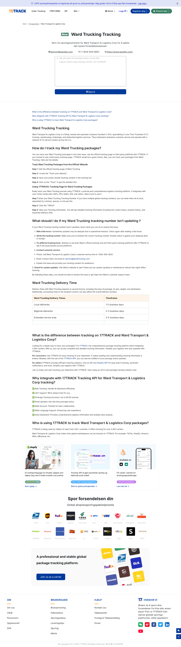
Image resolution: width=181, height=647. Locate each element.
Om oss (11, 607)
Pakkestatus (57, 612)
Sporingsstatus (58, 618)
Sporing (55, 628)
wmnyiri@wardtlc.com (61, 51)
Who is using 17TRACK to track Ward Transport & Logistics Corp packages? (65, 120)
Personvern (12, 618)
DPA (9, 628)
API (66, 11)
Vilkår (10, 612)
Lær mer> (142, 3)
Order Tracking (38, 11)
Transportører (34, 24)
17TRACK (83, 346)
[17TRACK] (17, 11)
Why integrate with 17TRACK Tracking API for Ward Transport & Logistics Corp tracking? (70, 116)
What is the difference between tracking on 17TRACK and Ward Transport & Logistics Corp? (72, 112)
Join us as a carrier (50, 576)
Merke (54, 633)
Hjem (25, 24)
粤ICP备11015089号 (114, 644)
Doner (97, 623)
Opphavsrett (13, 623)
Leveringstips (57, 623)
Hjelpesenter (100, 612)
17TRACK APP (70, 358)
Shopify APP (102, 363)
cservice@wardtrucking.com (77, 259)
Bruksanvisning (58, 607)
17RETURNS (55, 11)
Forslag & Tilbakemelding (107, 618)
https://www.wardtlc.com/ (120, 51)
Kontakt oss (100, 607)
